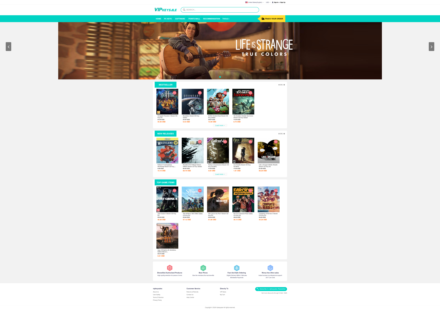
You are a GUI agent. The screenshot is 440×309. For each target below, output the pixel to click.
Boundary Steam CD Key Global (191, 117)
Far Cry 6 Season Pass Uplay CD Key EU (243, 214)
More (280, 85)
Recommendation (211, 18)
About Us (156, 292)
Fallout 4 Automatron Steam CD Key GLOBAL (218, 166)
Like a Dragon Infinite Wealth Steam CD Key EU (268, 166)
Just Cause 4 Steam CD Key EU (167, 214)
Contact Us (190, 294)
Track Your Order (274, 18)
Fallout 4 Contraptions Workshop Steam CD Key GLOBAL (166, 166)
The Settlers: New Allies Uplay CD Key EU (193, 214)
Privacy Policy (157, 300)
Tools (225, 18)
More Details (167, 109)
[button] (8, 46)
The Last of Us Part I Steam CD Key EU (218, 214)
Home (158, 18)
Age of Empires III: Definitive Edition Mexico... (167, 251)
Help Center (190, 297)
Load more (219, 125)
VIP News (223, 292)
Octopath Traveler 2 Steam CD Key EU (167, 117)
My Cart (222, 294)
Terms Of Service (158, 297)
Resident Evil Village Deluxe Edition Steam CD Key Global (192, 166)
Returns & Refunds (192, 292)
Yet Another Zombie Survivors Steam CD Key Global (243, 117)
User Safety (156, 294)
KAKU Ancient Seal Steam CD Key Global (218, 117)
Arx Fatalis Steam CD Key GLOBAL (242, 166)
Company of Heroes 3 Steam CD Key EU (268, 214)
